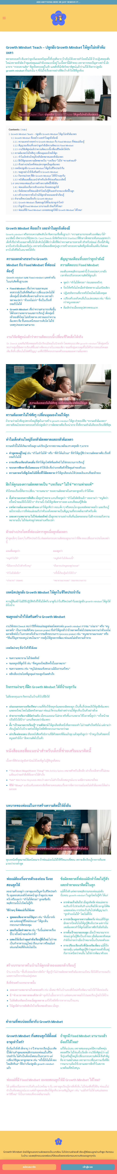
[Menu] (4, 18)
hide (24, 129)
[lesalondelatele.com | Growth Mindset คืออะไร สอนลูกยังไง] (58, 18)
